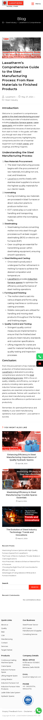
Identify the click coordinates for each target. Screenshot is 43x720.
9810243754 (27, 689)
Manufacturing (6, 639)
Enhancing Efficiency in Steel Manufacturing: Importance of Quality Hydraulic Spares (21, 457)
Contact (4, 643)
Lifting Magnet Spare (9, 676)
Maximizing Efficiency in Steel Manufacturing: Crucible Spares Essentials (21, 495)
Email (25, 674)
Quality (4, 628)
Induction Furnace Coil (10, 683)
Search (5, 583)
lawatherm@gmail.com (32, 677)
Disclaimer (28, 711)
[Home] (3, 22)
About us (4, 625)
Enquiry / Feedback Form (12, 711)
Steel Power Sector (30, 625)
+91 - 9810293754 (29, 686)
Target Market (6, 650)
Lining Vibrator (6, 679)
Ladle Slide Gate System (10, 692)
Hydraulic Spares (7, 696)
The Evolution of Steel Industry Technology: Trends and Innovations (21, 532)
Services (4, 646)
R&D (3, 632)
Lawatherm (10, 97)
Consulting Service (30, 634)
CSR (3, 635)
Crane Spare (6, 666)
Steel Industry (11, 100)
